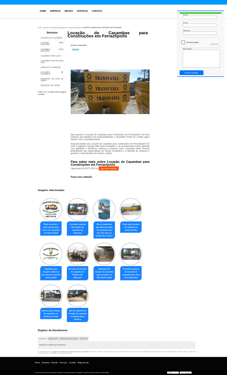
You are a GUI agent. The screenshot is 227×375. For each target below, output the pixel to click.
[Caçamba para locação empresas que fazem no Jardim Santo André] (51, 254)
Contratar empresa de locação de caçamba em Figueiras (77, 228)
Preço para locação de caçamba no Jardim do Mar (131, 227)
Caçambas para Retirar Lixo (52, 61)
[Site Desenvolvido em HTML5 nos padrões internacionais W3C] (173, 373)
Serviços (82, 11)
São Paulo (83, 339)
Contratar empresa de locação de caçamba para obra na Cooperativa (131, 273)
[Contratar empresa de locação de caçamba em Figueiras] (77, 209)
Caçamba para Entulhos (52, 43)
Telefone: (185, 31)
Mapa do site (83, 362)
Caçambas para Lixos (51, 56)
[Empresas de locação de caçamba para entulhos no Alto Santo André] (104, 254)
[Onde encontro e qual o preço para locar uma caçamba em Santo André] (51, 209)
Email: (185, 23)
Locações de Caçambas (52, 73)
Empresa (55, 11)
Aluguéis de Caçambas (51, 38)
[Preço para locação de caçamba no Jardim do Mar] (131, 209)
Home (43, 11)
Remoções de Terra (50, 85)
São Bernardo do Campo (69, 339)
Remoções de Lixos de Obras (52, 80)
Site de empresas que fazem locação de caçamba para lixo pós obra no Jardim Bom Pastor (104, 230)
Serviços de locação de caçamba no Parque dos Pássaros (78, 273)
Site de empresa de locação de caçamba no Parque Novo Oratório (77, 315)
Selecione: (43, 339)
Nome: (185, 15)
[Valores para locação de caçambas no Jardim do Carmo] (51, 295)
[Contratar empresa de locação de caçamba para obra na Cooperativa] (131, 254)
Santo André (53, 339)
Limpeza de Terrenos (51, 67)
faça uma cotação (109, 168)
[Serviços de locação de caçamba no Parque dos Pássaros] (77, 254)
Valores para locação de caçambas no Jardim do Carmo (51, 313)
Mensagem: (185, 49)
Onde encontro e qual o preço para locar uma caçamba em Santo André (51, 228)
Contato (97, 11)
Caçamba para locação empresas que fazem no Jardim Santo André (51, 273)
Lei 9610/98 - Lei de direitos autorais (61, 353)
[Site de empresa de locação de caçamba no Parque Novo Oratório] (77, 295)
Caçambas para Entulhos (52, 50)
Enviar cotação (191, 73)
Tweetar (75, 49)
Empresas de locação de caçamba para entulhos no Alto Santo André (104, 273)
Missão (69, 11)
